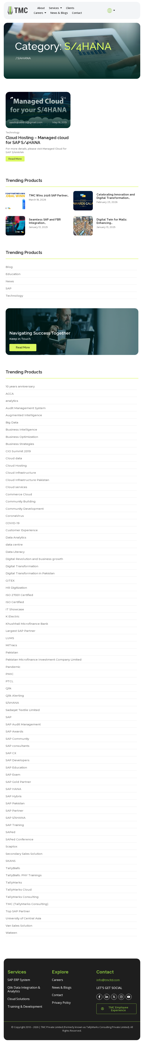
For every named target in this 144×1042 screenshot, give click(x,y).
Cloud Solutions (19, 999)
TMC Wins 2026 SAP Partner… (49, 195)
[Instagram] (121, 997)
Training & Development (25, 1006)
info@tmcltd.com (108, 980)
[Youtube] (129, 997)
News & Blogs (61, 987)
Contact (57, 995)
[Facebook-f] (99, 997)
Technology (13, 132)
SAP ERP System (19, 980)
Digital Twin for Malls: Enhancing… (112, 221)
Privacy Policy (61, 1003)
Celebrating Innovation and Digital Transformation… (116, 196)
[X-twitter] (114, 997)
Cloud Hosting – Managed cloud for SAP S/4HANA (37, 140)
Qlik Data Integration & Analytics (24, 989)
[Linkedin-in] (107, 997)
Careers (57, 980)
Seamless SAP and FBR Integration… (45, 221)
